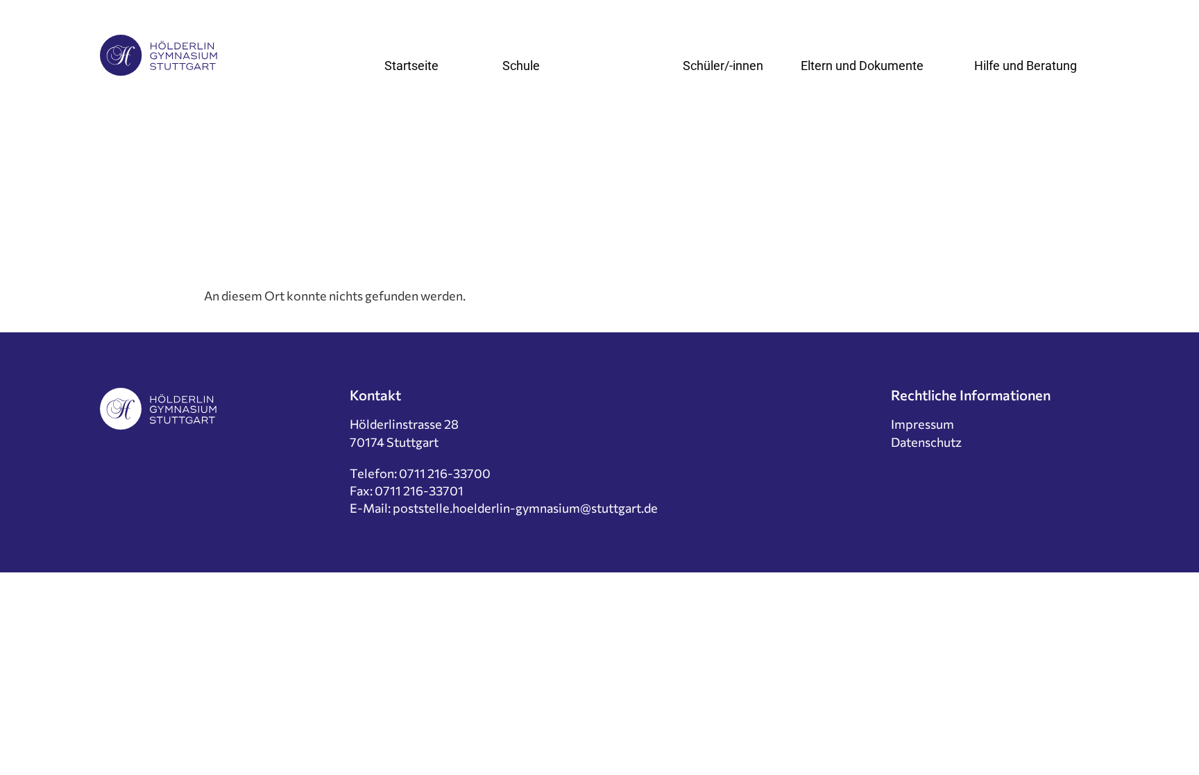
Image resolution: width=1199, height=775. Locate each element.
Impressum (922, 424)
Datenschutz (926, 442)
